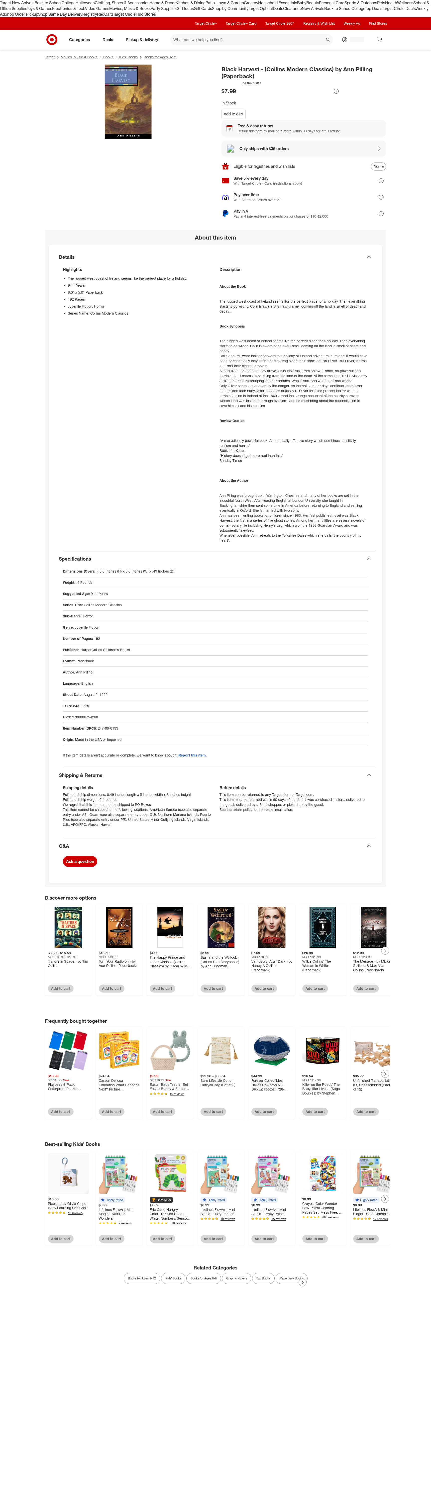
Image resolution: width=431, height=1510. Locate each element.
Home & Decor (162, 2)
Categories (79, 39)
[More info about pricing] (336, 91)
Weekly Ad (352, 23)
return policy (242, 809)
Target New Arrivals (17, 2)
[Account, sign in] (354, 39)
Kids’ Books (128, 57)
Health (391, 2)
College (69, 2)
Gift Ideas (185, 8)
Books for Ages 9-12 (160, 57)
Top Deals (373, 8)
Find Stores (146, 14)
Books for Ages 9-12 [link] (142, 1278)
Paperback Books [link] (291, 1278)
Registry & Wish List (319, 23)
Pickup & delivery (142, 39)
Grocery (251, 2)
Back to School (48, 2)
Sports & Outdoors (360, 2)
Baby (301, 2)
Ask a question (80, 861)
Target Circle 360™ (279, 23)
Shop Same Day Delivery (60, 14)
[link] (241, 83)
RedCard (105, 14)
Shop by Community (230, 8)
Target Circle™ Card (241, 23)
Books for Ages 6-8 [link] (204, 1278)
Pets (381, 2)
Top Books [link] (263, 1278)
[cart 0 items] (379, 39)
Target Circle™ (206, 23)
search (328, 39)
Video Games (97, 8)
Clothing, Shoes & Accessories (122, 2)
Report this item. (192, 755)
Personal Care (331, 2)
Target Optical (260, 8)
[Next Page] (385, 951)
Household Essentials (277, 2)
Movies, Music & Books (130, 8)
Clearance (292, 8)
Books (108, 57)
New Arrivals (313, 8)
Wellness (405, 2)
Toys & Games (39, 8)
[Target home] (52, 40)
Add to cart (233, 113)
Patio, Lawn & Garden (225, 2)
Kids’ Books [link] (173, 1278)
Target (50, 57)
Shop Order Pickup (21, 14)
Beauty (312, 2)
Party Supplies (164, 8)
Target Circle (124, 14)
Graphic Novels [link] (236, 1278)
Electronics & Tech (68, 8)
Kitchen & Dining (191, 2)
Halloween (85, 2)
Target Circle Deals (399, 8)
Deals (278, 8)
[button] (241, 83)
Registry (89, 14)
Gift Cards (203, 8)
